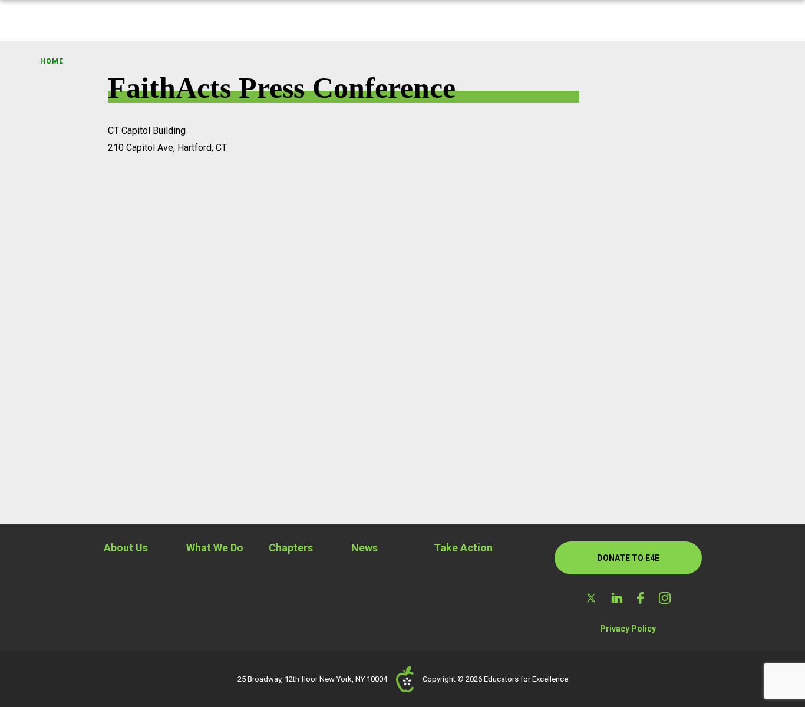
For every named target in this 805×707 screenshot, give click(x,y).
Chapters (291, 547)
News (364, 547)
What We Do (214, 547)
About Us (126, 547)
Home (51, 61)
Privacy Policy (628, 628)
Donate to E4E (628, 558)
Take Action (463, 547)
